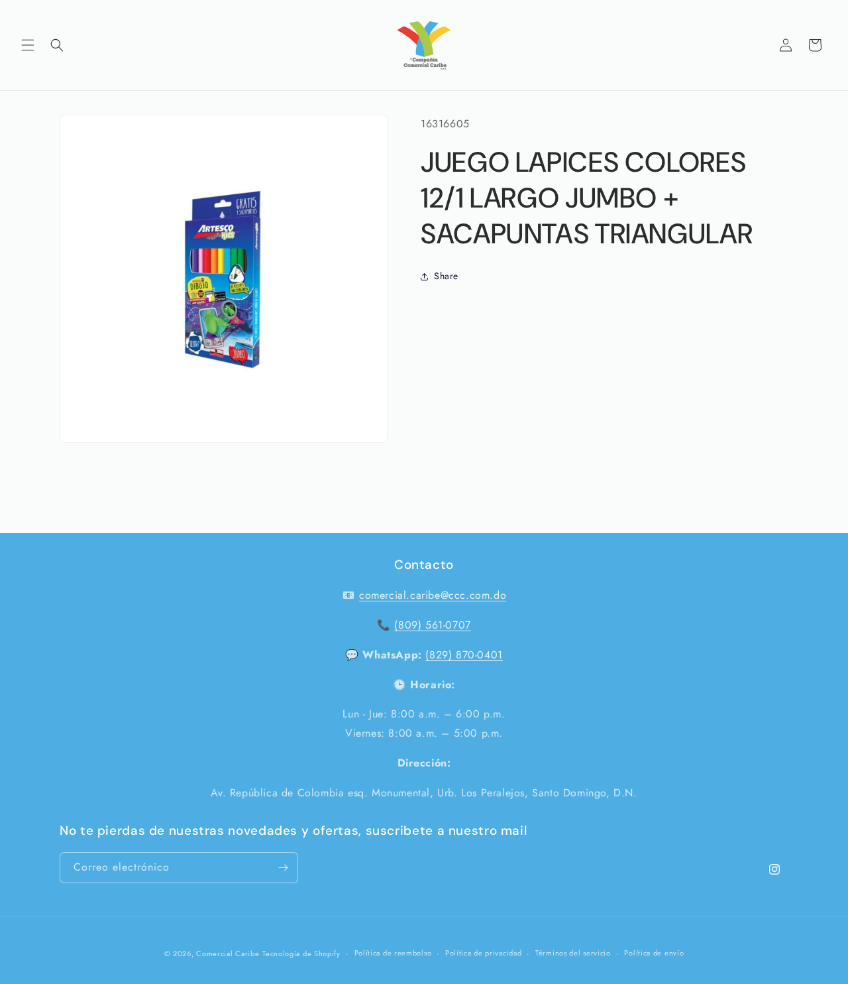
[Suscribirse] (282, 867)
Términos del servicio (573, 953)
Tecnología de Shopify (301, 953)
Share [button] (446, 275)
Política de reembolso (393, 953)
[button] (27, 45)
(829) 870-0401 (463, 654)
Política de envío (654, 953)
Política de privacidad (483, 953)
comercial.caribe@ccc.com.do (432, 595)
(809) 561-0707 (432, 625)
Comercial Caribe (227, 953)
